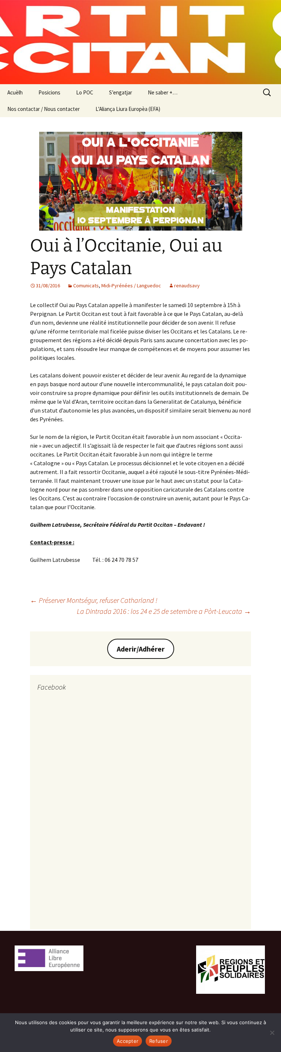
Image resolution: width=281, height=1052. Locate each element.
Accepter (127, 1041)
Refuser (158, 1041)
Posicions (49, 92)
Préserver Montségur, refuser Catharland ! (93, 600)
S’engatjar (120, 92)
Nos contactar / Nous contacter (43, 108)
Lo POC (84, 92)
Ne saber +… (162, 92)
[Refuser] (272, 1032)
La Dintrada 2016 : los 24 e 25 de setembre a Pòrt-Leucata (164, 611)
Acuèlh (15, 92)
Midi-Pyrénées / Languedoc (131, 285)
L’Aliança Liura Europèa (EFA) (127, 108)
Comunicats (86, 285)
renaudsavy (187, 285)
